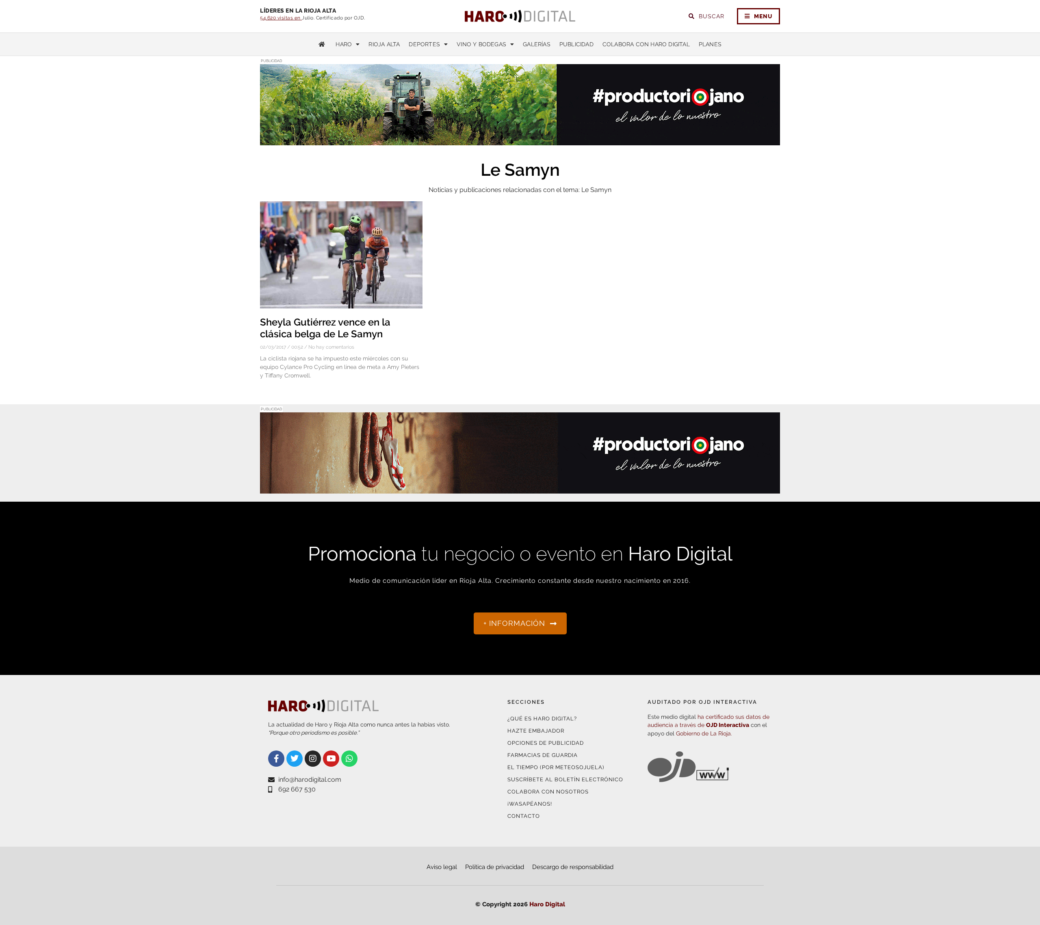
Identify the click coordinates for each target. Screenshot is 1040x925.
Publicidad (576, 44)
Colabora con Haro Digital (646, 44)
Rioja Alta (384, 44)
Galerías (536, 44)
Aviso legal (442, 867)
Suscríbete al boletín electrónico (565, 779)
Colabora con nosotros (548, 792)
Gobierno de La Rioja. (704, 733)
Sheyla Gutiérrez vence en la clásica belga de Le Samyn (325, 328)
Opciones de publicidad (545, 743)
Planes (710, 44)
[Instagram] (313, 758)
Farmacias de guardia (542, 755)
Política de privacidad (494, 867)
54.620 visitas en (281, 18)
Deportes (424, 44)
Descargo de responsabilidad (572, 867)
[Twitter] (294, 758)
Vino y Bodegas (481, 44)
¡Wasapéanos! (529, 804)
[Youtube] (331, 758)
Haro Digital (547, 904)
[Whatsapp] (349, 758)
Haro (344, 44)
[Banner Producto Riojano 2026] (520, 140)
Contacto (523, 816)
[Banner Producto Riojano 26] (520, 488)
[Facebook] (276, 758)
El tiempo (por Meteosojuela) (555, 767)
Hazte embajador (535, 731)
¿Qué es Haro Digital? (542, 719)
